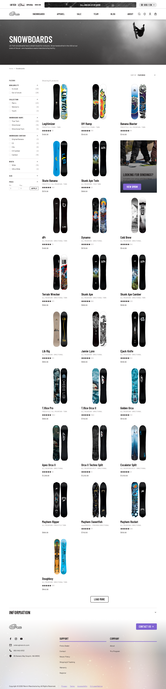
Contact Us (145, 626)
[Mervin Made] (38, 5)
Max (21, 186)
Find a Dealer (64, 646)
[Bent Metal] (30, 5)
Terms (72, 686)
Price (11, 182)
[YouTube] (21, 638)
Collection (13, 99)
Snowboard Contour (17, 136)
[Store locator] (144, 14)
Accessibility (82, 686)
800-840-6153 (19, 650)
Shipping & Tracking (67, 662)
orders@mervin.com (21, 645)
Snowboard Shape (16, 117)
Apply (34, 188)
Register (63, 673)
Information (19, 612)
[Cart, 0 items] (155, 14)
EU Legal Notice (96, 686)
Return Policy (65, 657)
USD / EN (148, 5)
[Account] (150, 14)
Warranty (63, 667)
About (112, 646)
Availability (14, 85)
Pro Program (115, 651)
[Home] (14, 13)
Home (11, 68)
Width (11, 161)
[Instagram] (16, 638)
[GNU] (21, 5)
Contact (63, 651)
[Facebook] (10, 638)
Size (10, 176)
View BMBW (132, 186)
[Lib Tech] (13, 5)
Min (10, 186)
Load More (99, 599)
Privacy (64, 686)
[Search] (139, 14)
